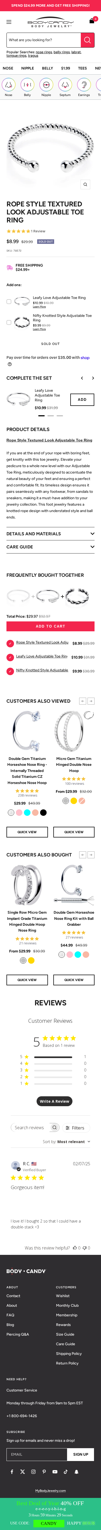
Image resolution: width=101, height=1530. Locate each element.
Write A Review (54, 1101)
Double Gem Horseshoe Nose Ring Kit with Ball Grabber (74, 918)
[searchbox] (30, 1127)
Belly (47, 68)
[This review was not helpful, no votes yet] (84, 1248)
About (11, 1305)
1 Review (38, 231)
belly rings (62, 52)
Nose (8, 68)
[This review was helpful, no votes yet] (75, 1248)
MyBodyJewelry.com (50, 1491)
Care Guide (65, 1344)
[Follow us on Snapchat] (76, 1471)
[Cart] (92, 21)
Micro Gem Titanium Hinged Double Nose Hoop (74, 764)
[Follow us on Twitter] (22, 1471)
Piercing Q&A (17, 1334)
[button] (82, 701)
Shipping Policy (69, 1353)
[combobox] (66, 1141)
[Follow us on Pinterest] (44, 1471)
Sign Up (80, 1454)
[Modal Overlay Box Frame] (50, 1514)
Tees (82, 68)
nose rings (44, 52)
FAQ (10, 1315)
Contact (13, 1296)
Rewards (63, 1325)
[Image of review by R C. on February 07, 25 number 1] (22, 1202)
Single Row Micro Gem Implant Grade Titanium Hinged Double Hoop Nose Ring (27, 921)
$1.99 (65, 68)
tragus (33, 55)
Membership (66, 1315)
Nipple (27, 68)
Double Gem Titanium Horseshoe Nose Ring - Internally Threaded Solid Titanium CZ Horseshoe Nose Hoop (27, 770)
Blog (10, 1325)
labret (76, 52)
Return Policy (67, 1363)
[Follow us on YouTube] (55, 1471)
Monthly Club (67, 1305)
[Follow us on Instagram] (33, 1471)
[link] (11, 812)
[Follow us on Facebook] (11, 1471)
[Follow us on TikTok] (65, 1471)
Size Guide (65, 1334)
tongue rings (16, 55)
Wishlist (62, 1296)
